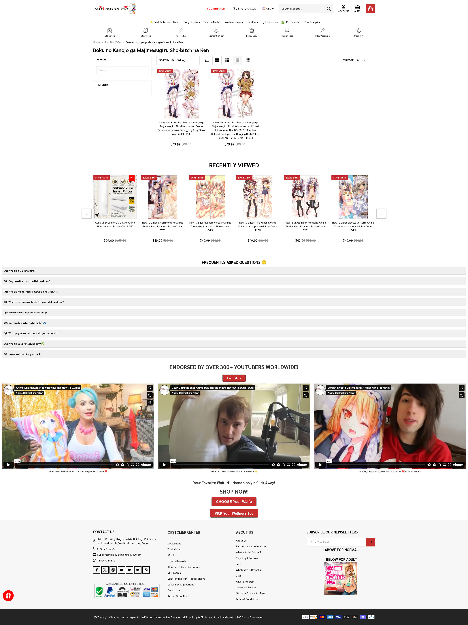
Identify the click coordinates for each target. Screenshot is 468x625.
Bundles (251, 22)
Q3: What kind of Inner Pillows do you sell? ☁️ (31, 291)
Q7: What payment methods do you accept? (30, 333)
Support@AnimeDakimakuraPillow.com (119, 554)
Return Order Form (178, 596)
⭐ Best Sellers (159, 22)
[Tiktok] (146, 569)
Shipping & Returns (247, 558)
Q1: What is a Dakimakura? (19, 270)
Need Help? (311, 22)
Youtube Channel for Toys (250, 593)
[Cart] (370, 8)
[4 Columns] (237, 60)
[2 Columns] (217, 60)
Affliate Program (245, 581)
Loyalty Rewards (177, 561)
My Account (174, 543)
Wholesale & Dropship (249, 569)
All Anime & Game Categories (184, 566)
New (175, 22)
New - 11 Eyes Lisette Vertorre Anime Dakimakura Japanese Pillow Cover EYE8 (353, 226)
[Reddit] (137, 569)
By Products (269, 22)
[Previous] (87, 214)
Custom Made (211, 22)
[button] (110, 32)
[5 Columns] (247, 60)
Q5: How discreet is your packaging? (25, 312)
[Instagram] (113, 569)
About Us (241, 540)
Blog (238, 575)
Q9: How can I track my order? (22, 354)
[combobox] (306, 8)
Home (96, 42)
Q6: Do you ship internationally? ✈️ (25, 322)
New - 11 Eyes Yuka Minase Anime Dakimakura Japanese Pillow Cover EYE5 (257, 226)
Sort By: (164, 60)
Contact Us (174, 590)
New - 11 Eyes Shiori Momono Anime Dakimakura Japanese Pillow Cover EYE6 (305, 226)
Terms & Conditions (247, 599)
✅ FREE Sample (290, 22)
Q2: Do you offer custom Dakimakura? (27, 281)
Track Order (174, 549)
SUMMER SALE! (216, 8)
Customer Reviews (246, 587)
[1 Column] (206, 60)
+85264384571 (106, 560)
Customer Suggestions (181, 584)
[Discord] (129, 569)
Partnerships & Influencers (251, 546)
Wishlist (172, 555)
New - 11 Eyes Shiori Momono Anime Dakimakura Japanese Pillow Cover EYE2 (162, 226)
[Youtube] (121, 569)
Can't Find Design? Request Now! (186, 578)
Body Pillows (191, 22)
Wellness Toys (233, 22)
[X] (104, 569)
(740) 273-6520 (106, 548)
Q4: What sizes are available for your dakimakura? (34, 302)
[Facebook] (96, 569)
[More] (167, 22)
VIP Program (175, 572)
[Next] (381, 214)
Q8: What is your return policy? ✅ (24, 343)
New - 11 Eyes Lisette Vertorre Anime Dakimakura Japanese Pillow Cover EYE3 (210, 226)
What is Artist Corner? (248, 552)
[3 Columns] (227, 60)
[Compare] (119, 222)
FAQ (238, 564)
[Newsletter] (370, 542)
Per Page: (348, 60)
